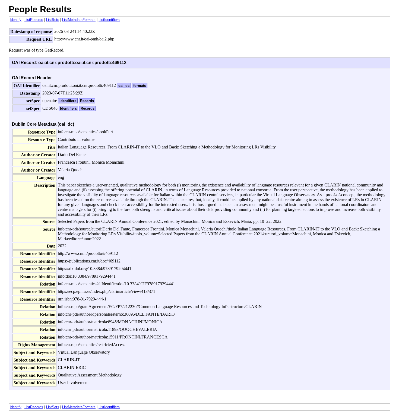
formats (139, 86)
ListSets (52, 20)
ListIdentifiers (109, 20)
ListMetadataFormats (79, 20)
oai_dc (123, 86)
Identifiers (67, 101)
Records (87, 101)
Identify (15, 20)
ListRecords (33, 20)
